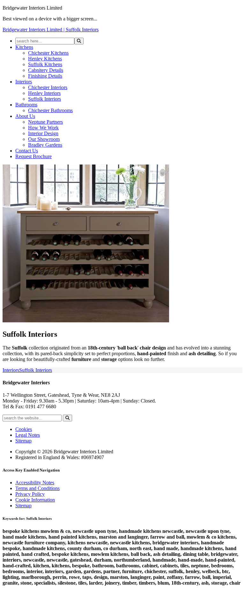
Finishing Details (45, 76)
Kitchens (24, 47)
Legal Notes (27, 435)
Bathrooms (26, 104)
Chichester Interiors (47, 87)
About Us (25, 116)
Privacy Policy (30, 494)
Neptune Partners (45, 122)
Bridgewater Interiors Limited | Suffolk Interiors (51, 29)
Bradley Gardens (45, 145)
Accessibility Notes (34, 482)
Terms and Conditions (37, 488)
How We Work (43, 127)
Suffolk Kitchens (45, 64)
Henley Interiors (44, 93)
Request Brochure (33, 156)
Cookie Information (35, 500)
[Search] (79, 41)
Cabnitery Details (45, 70)
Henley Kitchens (45, 58)
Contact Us (26, 150)
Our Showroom (44, 139)
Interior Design (43, 133)
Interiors (23, 81)
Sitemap (23, 440)
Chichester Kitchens (48, 53)
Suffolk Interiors (44, 99)
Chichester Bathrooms (50, 110)
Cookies (23, 429)
